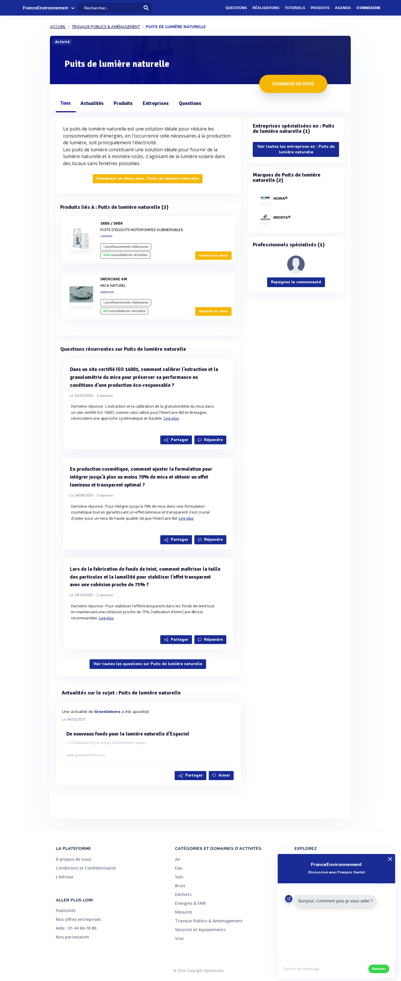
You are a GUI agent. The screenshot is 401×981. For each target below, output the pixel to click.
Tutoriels (295, 7)
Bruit (180, 885)
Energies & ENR (190, 903)
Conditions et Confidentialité (86, 868)
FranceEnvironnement (45, 8)
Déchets (183, 894)
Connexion (368, 7)
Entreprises (156, 103)
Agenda (343, 7)
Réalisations (265, 7)
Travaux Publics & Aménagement (209, 921)
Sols (179, 877)
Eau (179, 868)
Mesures (183, 912)
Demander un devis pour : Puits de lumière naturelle (147, 178)
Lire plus (171, 418)
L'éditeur (65, 877)
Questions (236, 7)
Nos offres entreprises (78, 919)
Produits (320, 7)
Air (178, 859)
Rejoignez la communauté (296, 282)
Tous (65, 103)
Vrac (179, 938)
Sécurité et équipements (200, 929)
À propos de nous (73, 859)
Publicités (65, 910)
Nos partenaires (72, 937)
